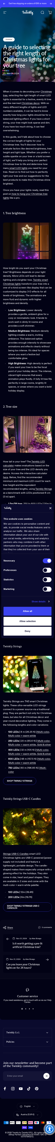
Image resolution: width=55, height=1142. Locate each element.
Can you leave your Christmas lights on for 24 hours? (23, 966)
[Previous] (4, 3)
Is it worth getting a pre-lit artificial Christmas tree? (27, 945)
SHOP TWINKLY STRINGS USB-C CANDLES (23, 907)
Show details (39, 601)
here (5, 477)
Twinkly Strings (43, 489)
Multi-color (43, 732)
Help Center (30, 5)
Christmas (9, 39)
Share (10, 928)
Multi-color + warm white (22, 736)
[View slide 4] (33, 1009)
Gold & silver (44, 745)
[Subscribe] (46, 1076)
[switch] (47, 570)
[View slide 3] (29, 1009)
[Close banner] (50, 508)
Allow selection (27, 621)
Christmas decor (31, 103)
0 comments (47, 927)
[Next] (50, 3)
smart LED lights (18, 168)
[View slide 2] (26, 1009)
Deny (27, 631)
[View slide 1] (22, 1009)
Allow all (27, 611)
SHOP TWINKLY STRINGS (19, 781)
